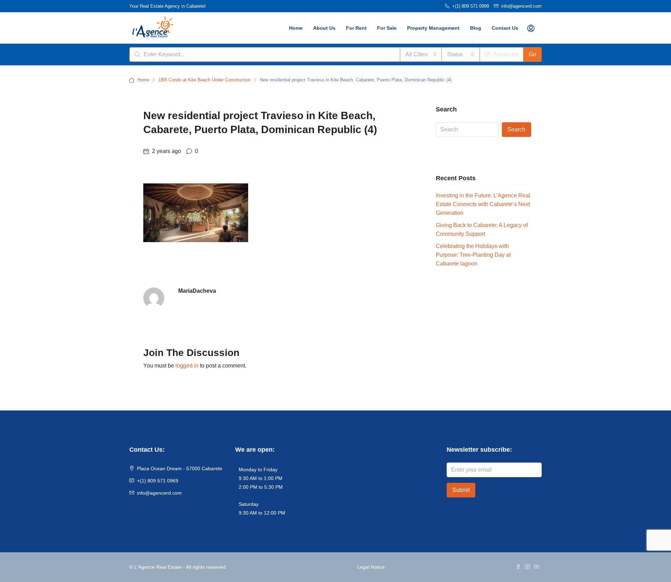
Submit (461, 490)
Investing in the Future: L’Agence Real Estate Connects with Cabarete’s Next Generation (483, 204)
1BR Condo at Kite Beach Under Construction (204, 79)
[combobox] (421, 54)
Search (516, 129)
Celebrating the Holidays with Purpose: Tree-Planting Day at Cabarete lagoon (473, 255)
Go (532, 54)
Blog (475, 28)
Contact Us (505, 28)
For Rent (356, 28)
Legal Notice (371, 567)
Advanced (505, 54)
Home (296, 28)
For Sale (387, 28)
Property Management (433, 28)
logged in (187, 366)
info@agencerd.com (159, 493)
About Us (324, 28)
